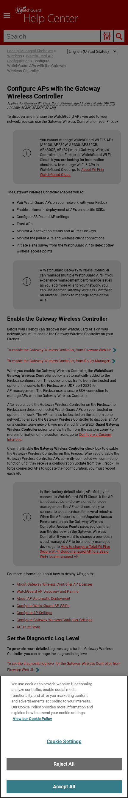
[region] (64, 736)
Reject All (64, 764)
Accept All (64, 786)
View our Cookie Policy (32, 718)
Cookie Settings (64, 741)
